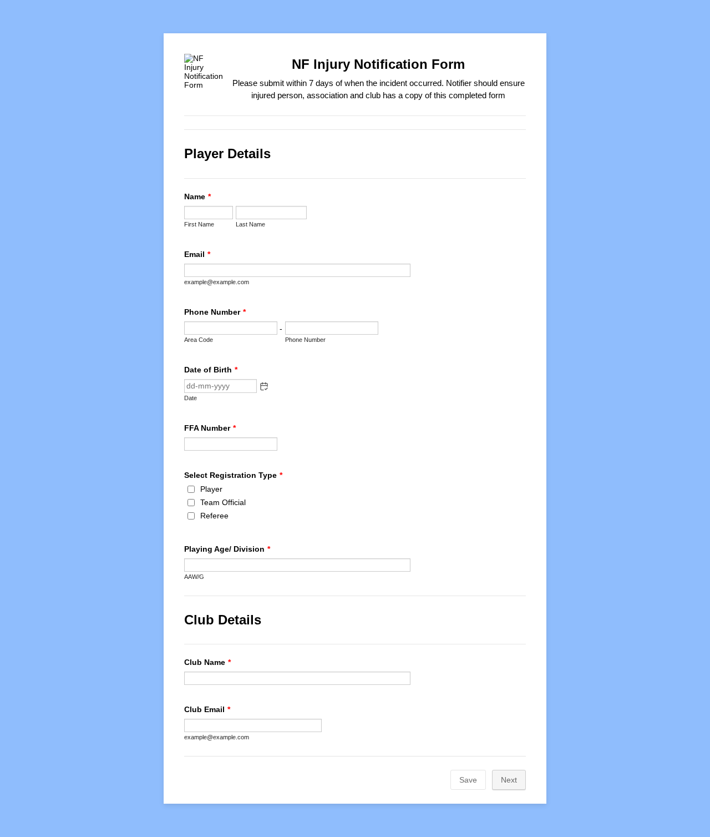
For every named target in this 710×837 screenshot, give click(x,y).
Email (197, 254)
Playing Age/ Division (227, 548)
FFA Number (210, 427)
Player (211, 489)
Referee (214, 515)
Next (509, 779)
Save (468, 779)
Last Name (250, 224)
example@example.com (216, 282)
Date (190, 398)
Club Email (207, 709)
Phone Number (215, 311)
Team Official (223, 502)
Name (197, 196)
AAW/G (194, 576)
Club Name (207, 662)
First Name (199, 224)
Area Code (198, 339)
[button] (264, 386)
